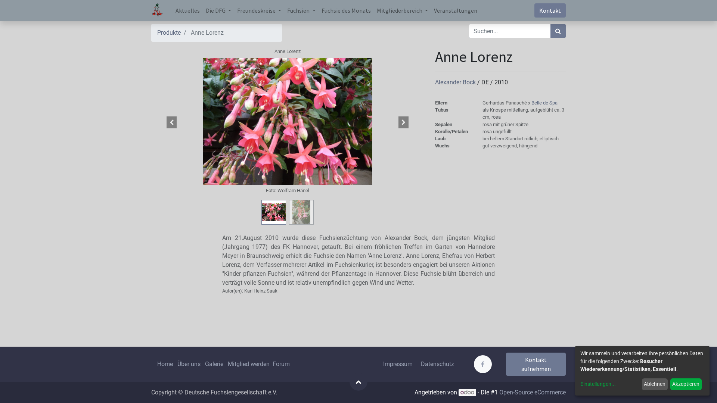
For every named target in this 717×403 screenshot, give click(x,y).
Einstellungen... (598, 384)
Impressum (398, 364)
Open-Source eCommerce (532, 392)
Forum (281, 364)
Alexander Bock (456, 82)
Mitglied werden (249, 364)
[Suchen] (558, 31)
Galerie (214, 364)
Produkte (169, 32)
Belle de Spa (544, 103)
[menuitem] (188, 10)
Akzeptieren (685, 384)
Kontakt (550, 10)
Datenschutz (437, 364)
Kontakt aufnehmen (536, 364)
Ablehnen (654, 384)
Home (165, 364)
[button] (171, 122)
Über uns (189, 364)
